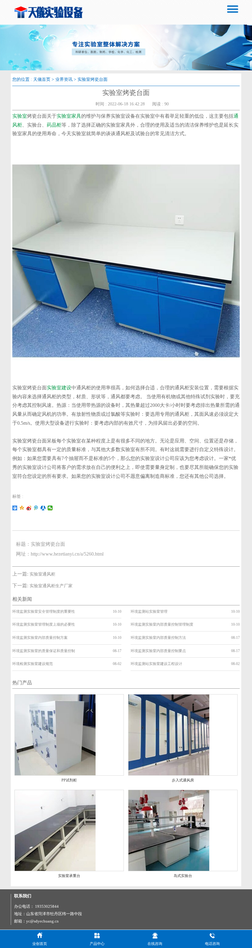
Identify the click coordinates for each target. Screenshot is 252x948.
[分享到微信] (50, 507)
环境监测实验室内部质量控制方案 (40, 637)
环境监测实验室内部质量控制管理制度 (162, 624)
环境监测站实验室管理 (149, 611)
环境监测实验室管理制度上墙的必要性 (43, 624)
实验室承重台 (69, 876)
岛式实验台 (183, 876)
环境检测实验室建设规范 (32, 664)
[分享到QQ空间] (22, 507)
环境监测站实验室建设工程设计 (156, 664)
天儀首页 (41, 79)
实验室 (19, 116)
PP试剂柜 (69, 780)
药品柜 (54, 125)
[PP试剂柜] (55, 734)
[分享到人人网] (43, 507)
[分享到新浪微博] (29, 507)
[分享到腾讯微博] (36, 507)
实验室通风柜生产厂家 (51, 586)
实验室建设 (59, 387)
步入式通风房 (183, 780)
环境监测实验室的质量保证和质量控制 (43, 651)
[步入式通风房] (168, 734)
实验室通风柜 (42, 574)
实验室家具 (69, 116)
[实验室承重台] (55, 830)
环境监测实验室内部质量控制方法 (158, 637)
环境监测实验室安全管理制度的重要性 (43, 611)
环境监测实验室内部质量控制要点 (158, 651)
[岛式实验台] (168, 830)
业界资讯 (64, 79)
